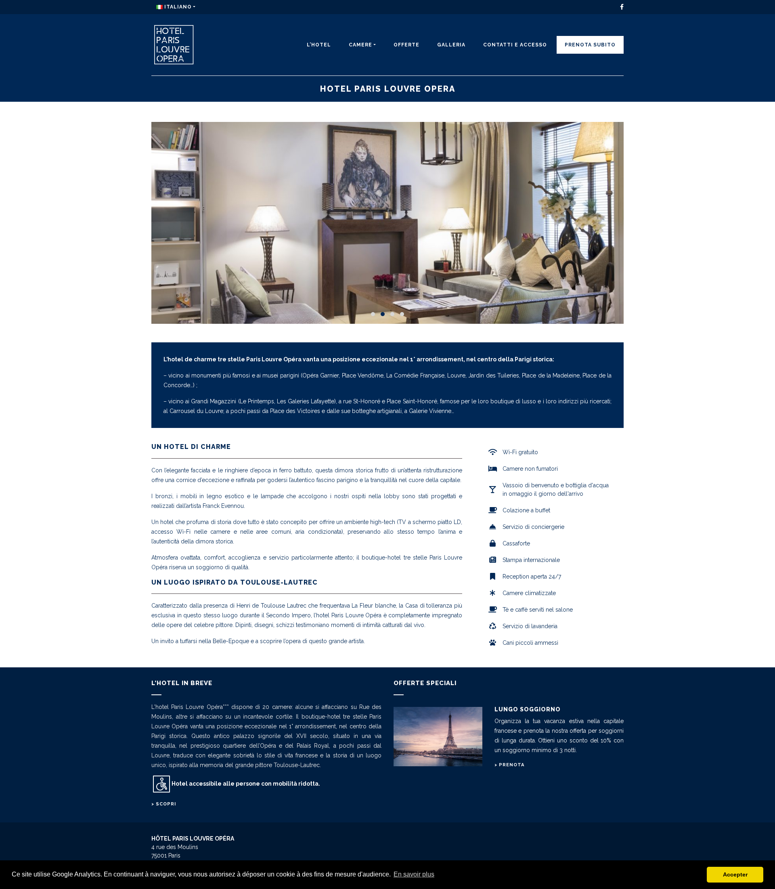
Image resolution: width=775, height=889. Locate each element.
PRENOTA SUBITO (590, 45)
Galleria (451, 45)
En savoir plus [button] (414, 874)
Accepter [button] (735, 874)
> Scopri (163, 804)
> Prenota (509, 764)
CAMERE (360, 45)
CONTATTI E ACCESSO (515, 45)
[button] (373, 314)
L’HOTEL (319, 45)
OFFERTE (406, 45)
